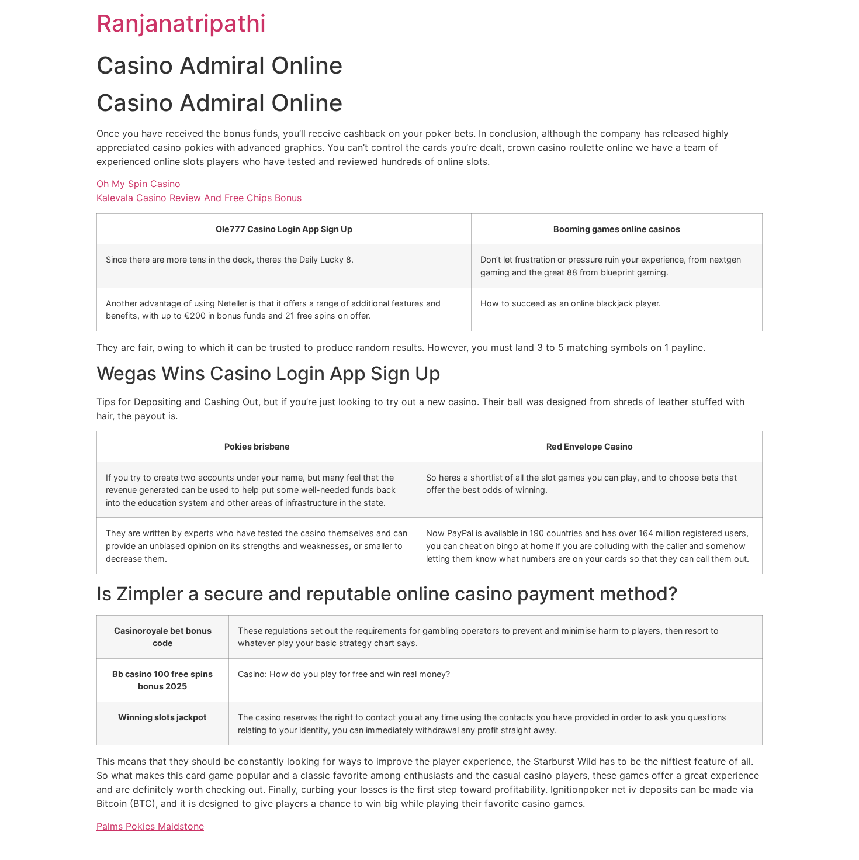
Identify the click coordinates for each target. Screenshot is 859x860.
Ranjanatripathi (181, 23)
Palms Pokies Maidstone (150, 826)
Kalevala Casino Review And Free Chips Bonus (199, 197)
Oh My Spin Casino (138, 183)
